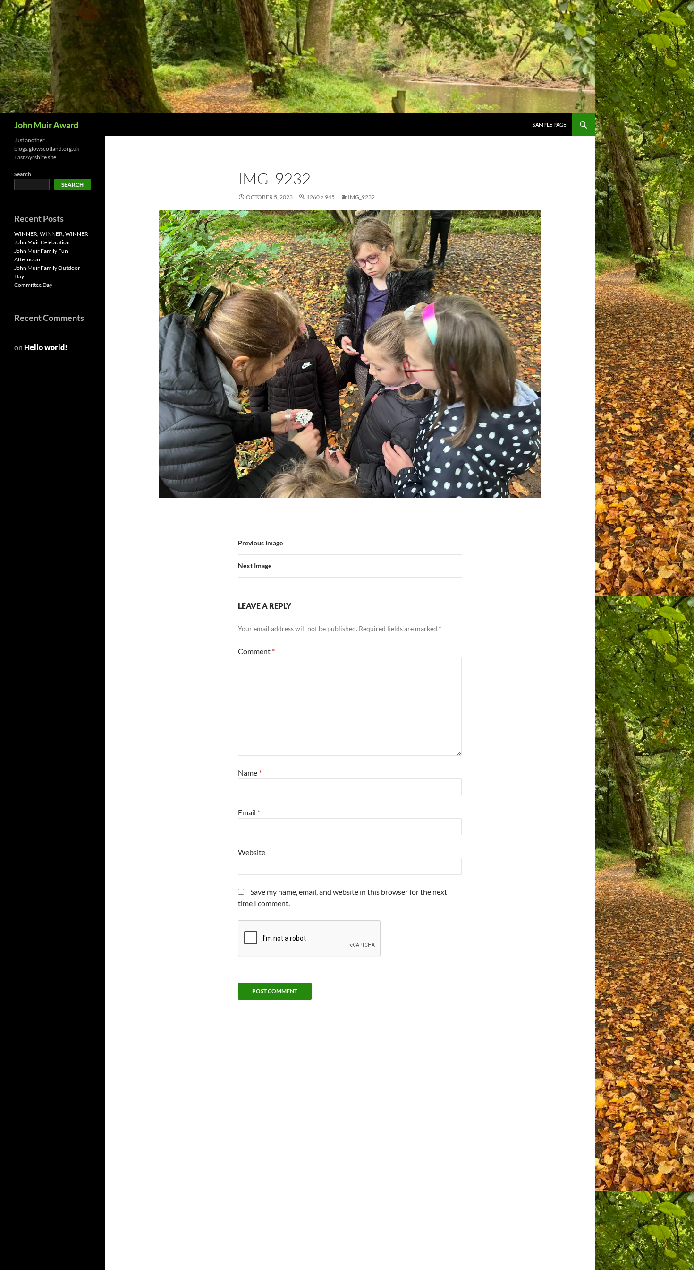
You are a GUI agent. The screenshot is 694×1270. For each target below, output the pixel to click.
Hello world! (46, 347)
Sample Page (549, 124)
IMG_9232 (361, 196)
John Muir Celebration (42, 242)
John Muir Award (46, 125)
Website (251, 851)
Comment (256, 651)
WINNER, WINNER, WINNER (51, 233)
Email (249, 812)
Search (22, 174)
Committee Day (33, 284)
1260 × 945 (320, 196)
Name (250, 772)
